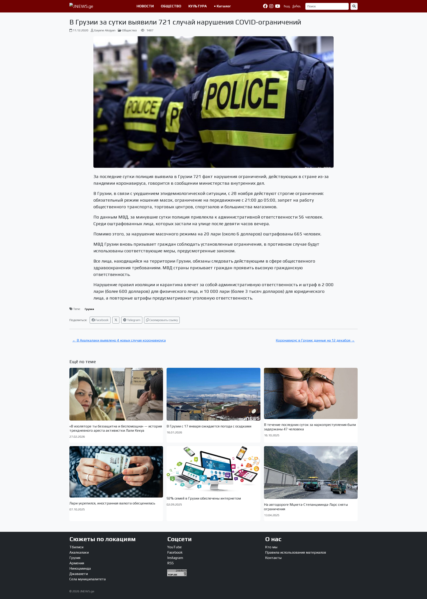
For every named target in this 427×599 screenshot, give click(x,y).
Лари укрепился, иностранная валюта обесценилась (112, 503)
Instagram (175, 558)
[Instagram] (271, 6)
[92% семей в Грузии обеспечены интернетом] (213, 469)
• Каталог (222, 6)
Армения (76, 563)
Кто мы (271, 547)
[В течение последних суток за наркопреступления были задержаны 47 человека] (311, 393)
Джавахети (78, 574)
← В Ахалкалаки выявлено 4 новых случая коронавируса (119, 340)
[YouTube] (277, 6)
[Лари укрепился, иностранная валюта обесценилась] (116, 471)
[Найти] (354, 6)
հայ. (287, 6)
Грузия (89, 309)
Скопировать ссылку (163, 320)
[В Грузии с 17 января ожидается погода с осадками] (213, 394)
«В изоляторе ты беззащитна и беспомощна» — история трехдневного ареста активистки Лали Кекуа (115, 428)
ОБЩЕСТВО (171, 6)
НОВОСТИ (145, 6)
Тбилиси (76, 547)
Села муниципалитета (87, 579)
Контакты (273, 558)
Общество (129, 30)
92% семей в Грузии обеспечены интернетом (204, 498)
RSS (170, 563)
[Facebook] (265, 6)
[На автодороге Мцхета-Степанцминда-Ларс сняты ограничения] (311, 472)
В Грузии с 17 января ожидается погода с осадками (209, 426)
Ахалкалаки (79, 552)
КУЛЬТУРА (197, 6)
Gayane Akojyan (104, 30)
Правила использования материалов (295, 552)
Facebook (102, 320)
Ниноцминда (80, 568)
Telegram (133, 320)
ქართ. (296, 6)
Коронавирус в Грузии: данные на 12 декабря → (315, 340)
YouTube (174, 547)
